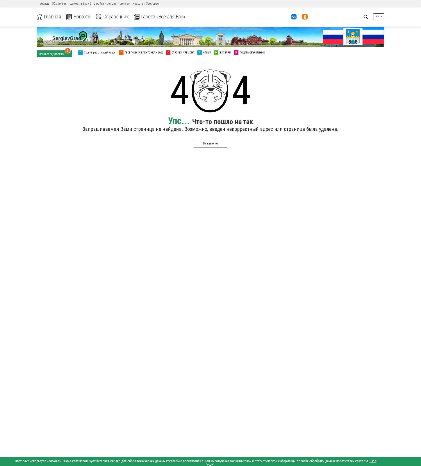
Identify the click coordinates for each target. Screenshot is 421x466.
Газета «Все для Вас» (163, 17)
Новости (82, 17)
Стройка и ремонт (104, 3)
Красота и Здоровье (146, 3)
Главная (52, 17)
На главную (210, 143)
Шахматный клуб (80, 3)
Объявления (59, 3)
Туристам (124, 3)
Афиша (44, 3)
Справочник (116, 17)
